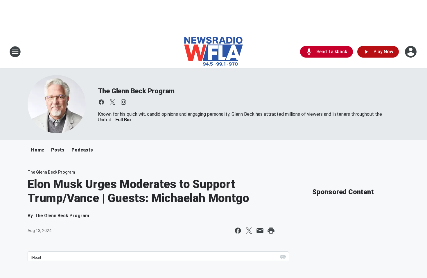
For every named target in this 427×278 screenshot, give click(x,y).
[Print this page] (271, 231)
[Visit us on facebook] (101, 102)
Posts (57, 150)
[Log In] (411, 52)
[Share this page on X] (249, 231)
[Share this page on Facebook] (238, 231)
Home (37, 150)
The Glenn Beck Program (136, 91)
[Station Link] (213, 52)
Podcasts (82, 150)
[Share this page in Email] (260, 231)
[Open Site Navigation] (15, 52)
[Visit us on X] (112, 102)
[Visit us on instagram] (123, 102)
